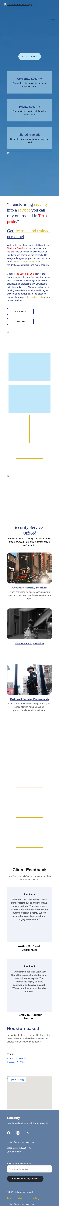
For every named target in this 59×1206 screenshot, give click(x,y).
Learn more (20, 321)
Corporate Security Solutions (29, 587)
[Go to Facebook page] (8, 1133)
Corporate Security (29, 78)
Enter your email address (19, 1163)
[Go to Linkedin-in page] (27, 1133)
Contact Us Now (29, 56)
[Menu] (53, 18)
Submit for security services (25, 1179)
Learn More (20, 311)
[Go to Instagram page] (17, 1133)
